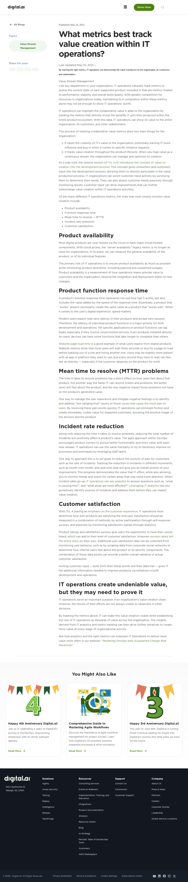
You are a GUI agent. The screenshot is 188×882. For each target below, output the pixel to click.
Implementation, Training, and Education (94, 797)
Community (121, 789)
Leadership (157, 813)
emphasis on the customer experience (113, 511)
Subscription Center (132, 876)
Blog (81, 828)
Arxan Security (50, 789)
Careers (155, 801)
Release (46, 813)
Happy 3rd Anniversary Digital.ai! (154, 723)
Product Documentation (91, 810)
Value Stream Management (28, 46)
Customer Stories (160, 807)
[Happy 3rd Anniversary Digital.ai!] (154, 701)
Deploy (45, 801)
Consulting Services (89, 783)
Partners (156, 795)
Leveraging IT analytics (144, 485)
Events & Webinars (88, 789)
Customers (84, 848)
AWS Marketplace (88, 854)
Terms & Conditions (86, 876)
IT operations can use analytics (106, 481)
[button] (163, 7)
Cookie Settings (109, 876)
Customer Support (124, 795)
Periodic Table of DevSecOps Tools (93, 841)
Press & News (158, 789)
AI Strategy (84, 833)
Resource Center (87, 822)
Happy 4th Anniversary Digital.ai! (33, 723)
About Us (156, 783)
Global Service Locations (164, 819)
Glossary (83, 816)
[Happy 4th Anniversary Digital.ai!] (33, 701)
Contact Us (121, 783)
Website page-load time (74, 343)
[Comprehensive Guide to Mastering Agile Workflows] (94, 701)
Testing (46, 795)
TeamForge (48, 819)
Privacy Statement (62, 876)
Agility (45, 783)
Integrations (85, 804)
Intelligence (48, 807)
